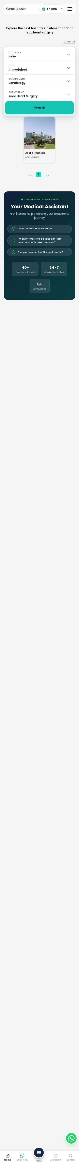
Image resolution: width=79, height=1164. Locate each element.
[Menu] (70, 9)
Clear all (69, 41)
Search (39, 108)
